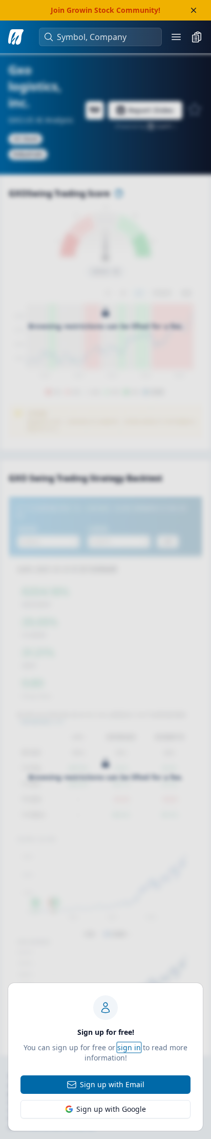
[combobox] (105, 37)
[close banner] (193, 10)
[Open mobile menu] (176, 37)
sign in (129, 1047)
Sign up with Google (111, 1109)
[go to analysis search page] (16, 37)
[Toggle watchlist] (197, 37)
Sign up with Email (112, 1084)
